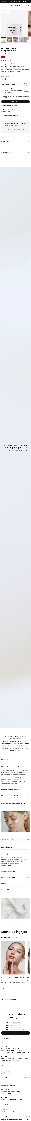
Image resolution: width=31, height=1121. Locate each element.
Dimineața (6, 937)
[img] (4, 1056)
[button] (2, 6)
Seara (15, 937)
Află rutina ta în (14, 1)
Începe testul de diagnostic (15, 129)
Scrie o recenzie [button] (15, 1033)
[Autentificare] (26, 5)
